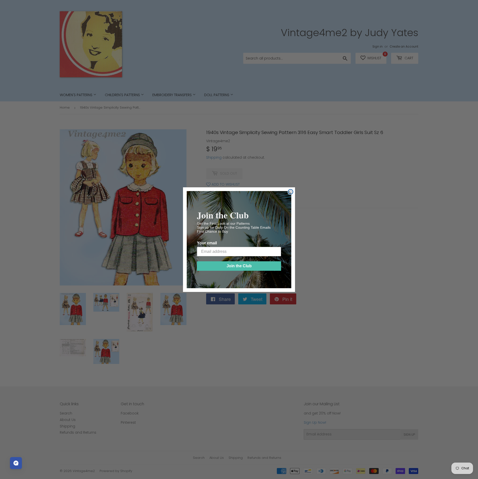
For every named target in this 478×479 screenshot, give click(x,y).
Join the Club (239, 266)
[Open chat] (16, 463)
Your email (207, 243)
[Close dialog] (290, 191)
